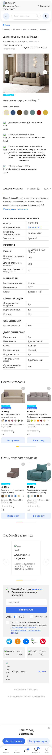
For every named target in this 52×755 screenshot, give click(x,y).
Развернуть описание (15, 209)
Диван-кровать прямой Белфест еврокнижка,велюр (39, 415)
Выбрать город (38, 741)
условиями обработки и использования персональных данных (26, 630)
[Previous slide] (7, 72)
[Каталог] (6, 16)
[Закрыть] (49, 728)
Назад (7, 25)
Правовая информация (25, 689)
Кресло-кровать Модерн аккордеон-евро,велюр (37, 491)
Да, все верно (13, 741)
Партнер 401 (34, 227)
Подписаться (26, 609)
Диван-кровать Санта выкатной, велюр (10, 415)
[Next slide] (45, 72)
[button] (17, 446)
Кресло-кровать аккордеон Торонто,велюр (12, 491)
